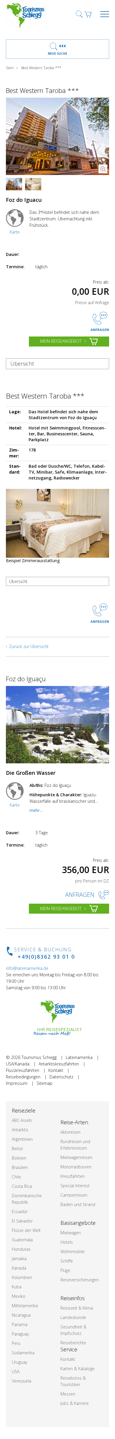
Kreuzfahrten (72, 1176)
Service (68, 1349)
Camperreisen (73, 1195)
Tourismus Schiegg (39, 1057)
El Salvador (22, 1221)
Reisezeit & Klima (76, 1308)
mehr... (35, 810)
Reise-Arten (74, 1122)
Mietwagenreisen (76, 1157)
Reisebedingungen (23, 1077)
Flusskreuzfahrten (22, 1070)
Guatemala (22, 1240)
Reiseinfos (72, 1298)
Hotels (66, 1242)
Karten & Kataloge (77, 1368)
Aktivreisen (70, 1132)
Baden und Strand (77, 1204)
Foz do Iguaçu (26, 678)
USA (15, 1371)
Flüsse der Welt (26, 1230)
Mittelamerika (25, 1305)
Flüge (65, 1270)
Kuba (17, 1287)
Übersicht (22, 363)
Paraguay (20, 1334)
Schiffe (66, 1261)
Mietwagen (70, 1232)
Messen (67, 1394)
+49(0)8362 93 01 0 (46, 956)
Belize (17, 1148)
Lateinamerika (79, 1057)
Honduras (21, 1249)
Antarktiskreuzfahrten (59, 1064)
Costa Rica (22, 1186)
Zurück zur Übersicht (29, 646)
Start (10, 67)
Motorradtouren (75, 1167)
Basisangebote (78, 1222)
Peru (16, 1343)
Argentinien (22, 1139)
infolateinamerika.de (27, 968)
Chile (16, 1177)
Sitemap (44, 1083)
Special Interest (75, 1185)
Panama (19, 1324)
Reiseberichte (73, 1342)
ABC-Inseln (22, 1120)
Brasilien (20, 1167)
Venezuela (21, 1381)
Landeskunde (73, 1317)
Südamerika (23, 1352)
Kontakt (55, 1070)
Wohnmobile (72, 1251)
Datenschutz (61, 1077)
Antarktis (20, 1129)
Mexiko (18, 1296)
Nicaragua (21, 1315)
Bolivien (19, 1158)
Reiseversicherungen (79, 1280)
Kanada (19, 1268)
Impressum (16, 1083)
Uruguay (19, 1362)
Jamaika (19, 1258)
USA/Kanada (17, 1064)
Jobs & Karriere (74, 1403)
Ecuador (20, 1211)
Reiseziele (23, 1110)
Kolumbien (22, 1277)
